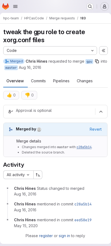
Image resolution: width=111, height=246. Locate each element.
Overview (15, 81)
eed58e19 (83, 220)
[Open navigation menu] (15, 6)
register (46, 235)
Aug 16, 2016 (30, 67)
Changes (85, 81)
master (11, 68)
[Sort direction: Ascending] (38, 174)
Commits (38, 81)
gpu (89, 61)
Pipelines (61, 81)
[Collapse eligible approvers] (101, 111)
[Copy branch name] (97, 61)
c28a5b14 (84, 147)
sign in (64, 235)
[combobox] (18, 174)
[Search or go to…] (90, 6)
